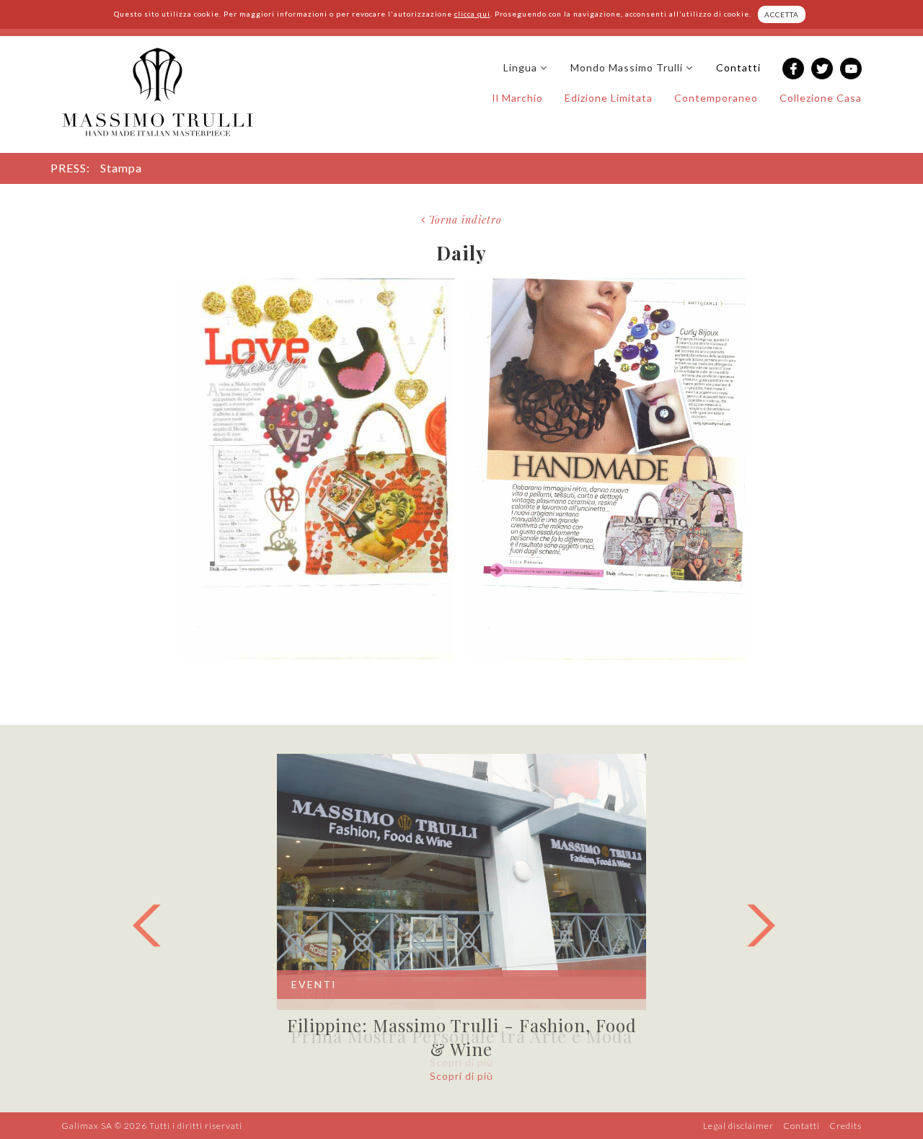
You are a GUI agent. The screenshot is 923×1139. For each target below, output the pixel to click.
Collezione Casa (821, 98)
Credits (845, 1125)
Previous (154, 925)
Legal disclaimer (738, 1125)
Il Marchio (517, 98)
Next (768, 925)
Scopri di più (461, 1076)
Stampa (121, 168)
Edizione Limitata (609, 98)
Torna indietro (463, 220)
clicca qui (472, 13)
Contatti (738, 67)
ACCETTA (781, 14)
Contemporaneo (716, 98)
